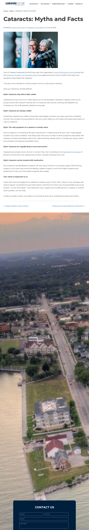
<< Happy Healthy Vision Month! (15, 206)
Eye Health (39, 28)
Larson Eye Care (18, 28)
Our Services (45, 4)
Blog (11, 11)
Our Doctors (33, 4)
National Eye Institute (71, 152)
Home (5, 11)
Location (71, 4)
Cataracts (30, 28)
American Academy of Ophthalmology (22, 75)
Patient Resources (58, 4)
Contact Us (79, 4)
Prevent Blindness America (64, 72)
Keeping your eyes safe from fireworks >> (68, 206)
